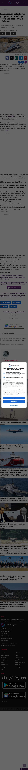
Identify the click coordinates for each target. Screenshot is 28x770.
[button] (14, 380)
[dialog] (14, 385)
